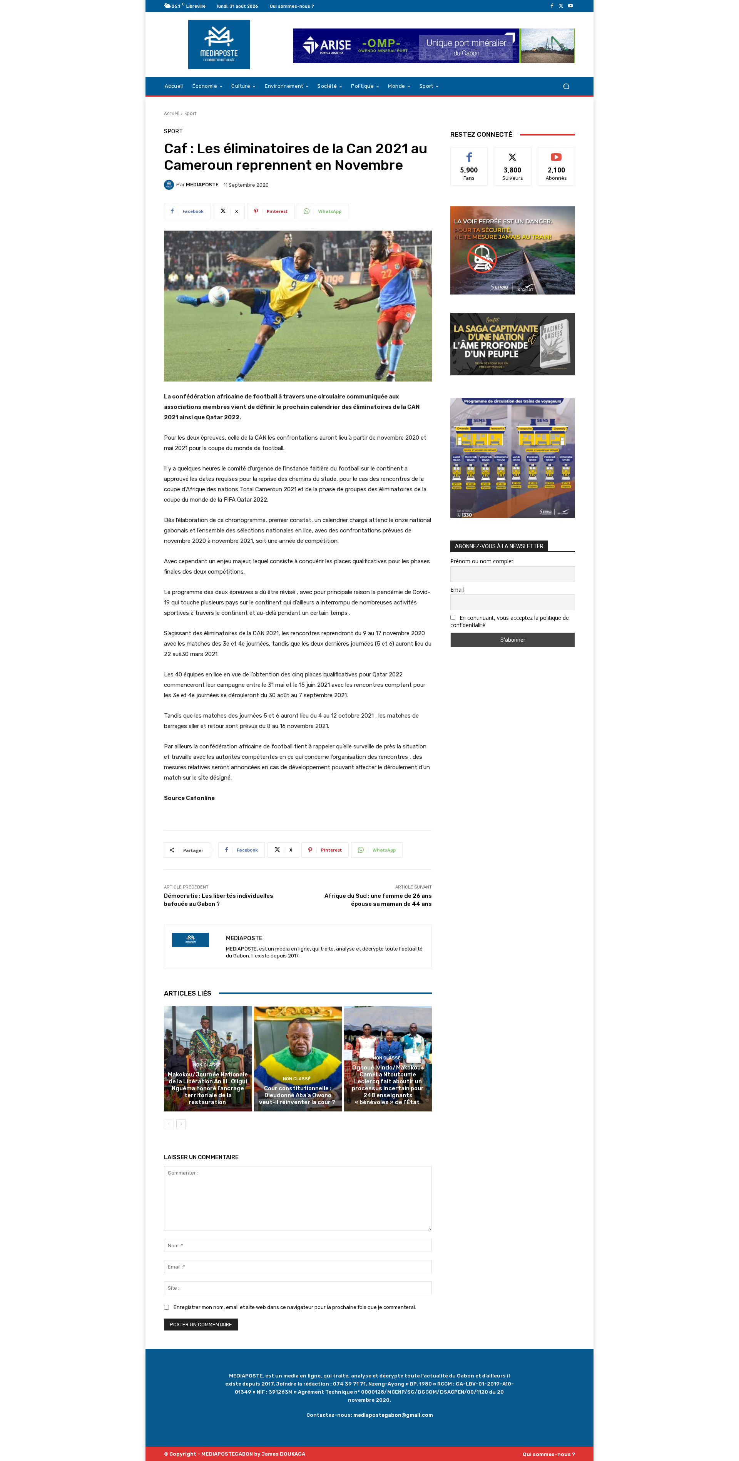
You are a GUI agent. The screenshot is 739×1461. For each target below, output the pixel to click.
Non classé (207, 1065)
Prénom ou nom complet (481, 561)
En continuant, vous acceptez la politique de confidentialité (509, 621)
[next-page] (181, 1124)
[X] (561, 6)
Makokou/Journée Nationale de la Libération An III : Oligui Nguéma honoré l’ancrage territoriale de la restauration (208, 1088)
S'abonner (556, 153)
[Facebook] (552, 6)
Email (457, 589)
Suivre (513, 153)
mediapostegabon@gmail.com (393, 1415)
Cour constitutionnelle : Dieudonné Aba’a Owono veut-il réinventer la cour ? (297, 1095)
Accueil (171, 113)
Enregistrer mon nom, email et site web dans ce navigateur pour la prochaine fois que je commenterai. (295, 1307)
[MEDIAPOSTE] (170, 185)
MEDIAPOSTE (202, 184)
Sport (190, 113)
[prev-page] (169, 1124)
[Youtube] (570, 6)
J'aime (469, 153)
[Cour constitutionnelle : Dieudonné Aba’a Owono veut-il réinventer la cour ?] (298, 1058)
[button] (566, 86)
